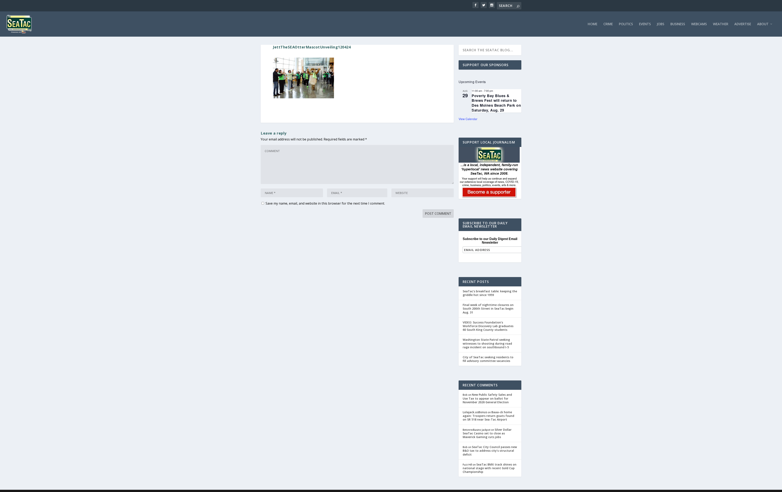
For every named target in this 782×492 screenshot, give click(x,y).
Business (677, 24)
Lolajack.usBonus (475, 412)
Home (592, 24)
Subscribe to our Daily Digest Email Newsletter (490, 240)
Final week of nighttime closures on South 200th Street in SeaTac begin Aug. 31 (488, 308)
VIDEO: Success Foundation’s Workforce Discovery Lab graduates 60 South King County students (488, 326)
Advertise (742, 24)
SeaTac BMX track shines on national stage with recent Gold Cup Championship (489, 468)
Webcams (699, 24)
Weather (720, 24)
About (763, 24)
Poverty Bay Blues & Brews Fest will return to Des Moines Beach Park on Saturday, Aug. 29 (496, 103)
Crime (608, 24)
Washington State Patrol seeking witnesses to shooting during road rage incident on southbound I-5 (487, 343)
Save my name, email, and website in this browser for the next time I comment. (325, 203)
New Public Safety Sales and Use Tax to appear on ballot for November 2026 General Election (487, 398)
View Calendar (468, 119)
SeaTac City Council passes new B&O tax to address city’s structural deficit (490, 450)
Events (645, 24)
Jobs (660, 24)
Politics (626, 24)
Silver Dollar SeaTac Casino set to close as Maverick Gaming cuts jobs (487, 433)
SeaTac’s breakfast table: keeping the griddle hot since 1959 (490, 293)
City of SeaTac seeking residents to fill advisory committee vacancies (488, 359)
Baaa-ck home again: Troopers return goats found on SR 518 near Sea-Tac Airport (488, 415)
